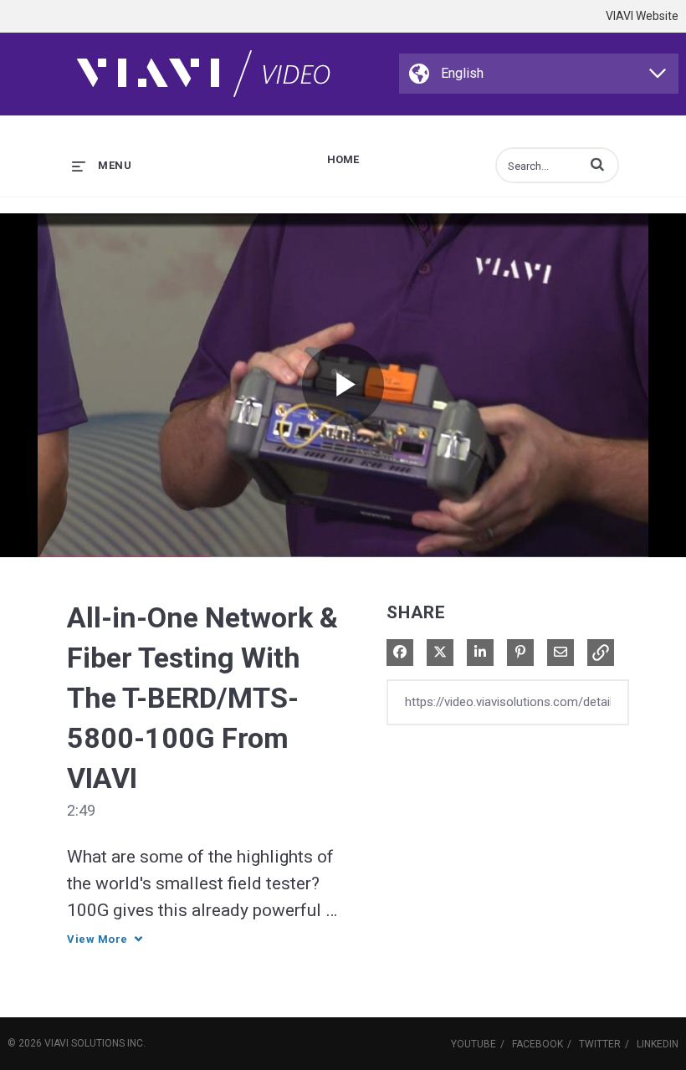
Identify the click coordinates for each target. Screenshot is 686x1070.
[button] (597, 164)
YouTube (473, 1044)
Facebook (537, 1044)
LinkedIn (657, 1044)
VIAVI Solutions (84, 1043)
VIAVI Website (642, 16)
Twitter (600, 1044)
